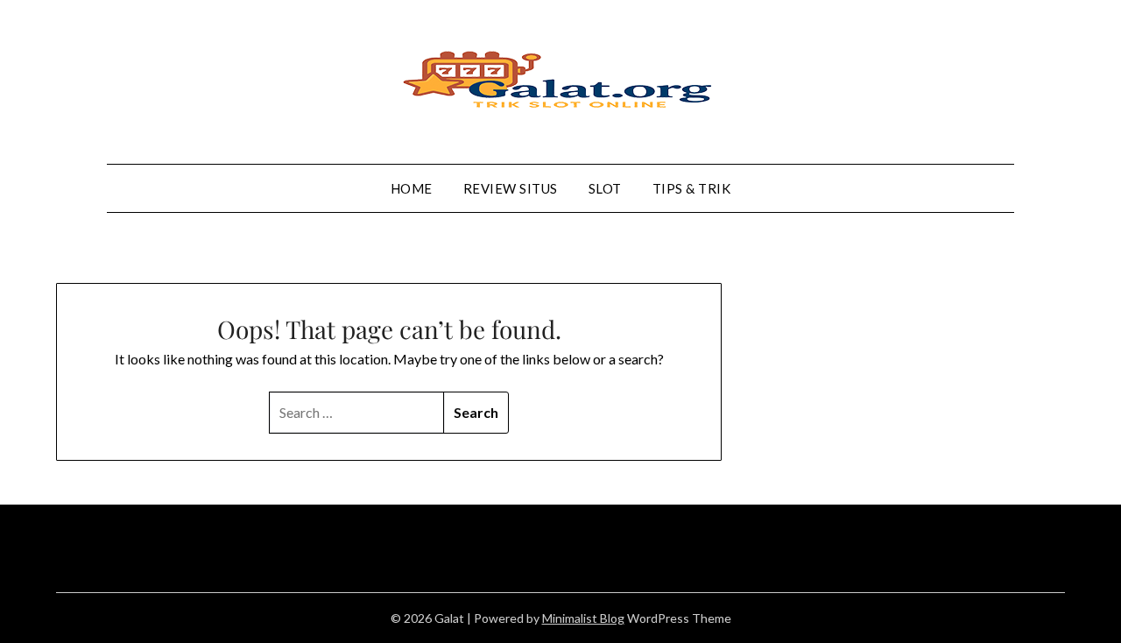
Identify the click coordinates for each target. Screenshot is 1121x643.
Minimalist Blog (583, 618)
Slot (605, 188)
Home (412, 188)
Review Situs (510, 188)
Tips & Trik (691, 188)
